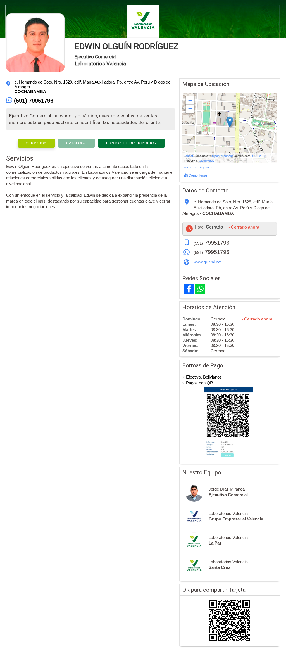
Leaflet (188, 155)
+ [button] (190, 100)
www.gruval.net (207, 262)
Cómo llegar (197, 175)
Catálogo (76, 143)
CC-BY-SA (259, 155)
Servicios (36, 143)
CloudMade (206, 160)
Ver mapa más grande (198, 167)
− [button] (190, 108)
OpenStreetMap (222, 155)
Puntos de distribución (131, 143)
